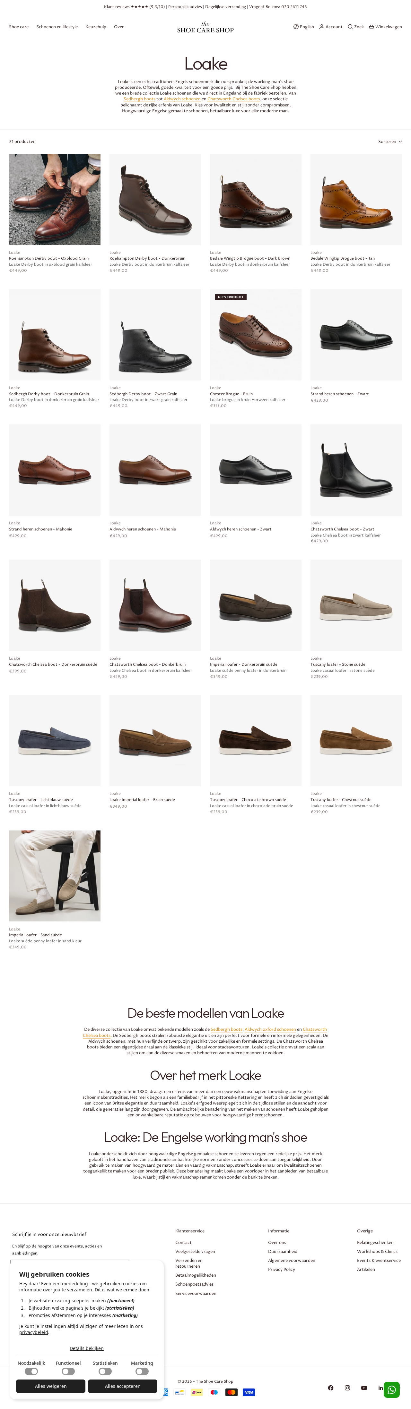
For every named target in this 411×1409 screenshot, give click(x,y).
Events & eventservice (379, 1260)
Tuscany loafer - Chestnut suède (341, 800)
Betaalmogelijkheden (195, 1275)
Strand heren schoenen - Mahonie (40, 529)
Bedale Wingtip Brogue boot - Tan (342, 258)
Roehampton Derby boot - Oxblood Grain (49, 258)
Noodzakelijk (31, 1363)
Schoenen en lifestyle (57, 26)
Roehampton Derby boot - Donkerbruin (147, 258)
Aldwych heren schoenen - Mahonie (142, 529)
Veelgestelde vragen (195, 1252)
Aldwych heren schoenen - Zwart (241, 529)
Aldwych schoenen (182, 99)
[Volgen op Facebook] (331, 1388)
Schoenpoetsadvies (194, 1284)
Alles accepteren (123, 1386)
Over (119, 26)
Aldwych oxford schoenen (270, 1029)
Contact (183, 1243)
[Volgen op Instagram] (347, 1388)
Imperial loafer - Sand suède (35, 935)
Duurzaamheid (282, 1252)
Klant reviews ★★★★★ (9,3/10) (134, 7)
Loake (14, 252)
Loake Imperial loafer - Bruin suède (142, 800)
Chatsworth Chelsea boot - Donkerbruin (147, 664)
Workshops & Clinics (377, 1252)
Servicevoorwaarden (195, 1293)
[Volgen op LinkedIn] (381, 1388)
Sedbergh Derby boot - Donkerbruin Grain (49, 394)
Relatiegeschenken (375, 1243)
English (307, 26)
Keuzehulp (95, 26)
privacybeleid (33, 1332)
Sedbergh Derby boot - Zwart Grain (143, 394)
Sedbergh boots (139, 99)
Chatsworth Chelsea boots (233, 99)
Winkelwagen (388, 26)
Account (334, 26)
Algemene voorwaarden (291, 1260)
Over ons (277, 1243)
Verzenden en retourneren (189, 1263)
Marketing (142, 1363)
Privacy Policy (281, 1269)
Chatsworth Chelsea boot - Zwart (342, 529)
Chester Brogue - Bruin (231, 394)
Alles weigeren (51, 1386)
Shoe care (19, 26)
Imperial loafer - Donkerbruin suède (243, 664)
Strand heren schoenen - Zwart (339, 394)
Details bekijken (87, 1348)
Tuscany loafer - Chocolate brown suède (248, 800)
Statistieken (105, 1363)
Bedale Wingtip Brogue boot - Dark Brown (250, 258)
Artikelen (366, 1269)
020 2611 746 (294, 7)
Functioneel (68, 1363)
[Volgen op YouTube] (364, 1388)
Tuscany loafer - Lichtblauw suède (41, 800)
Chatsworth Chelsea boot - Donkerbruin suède (53, 664)
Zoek (359, 26)
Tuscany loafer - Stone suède (337, 664)
